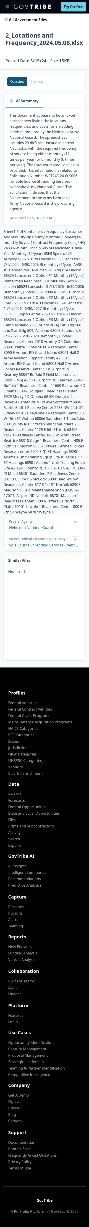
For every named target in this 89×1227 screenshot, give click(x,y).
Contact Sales (19, 1148)
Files (12, 819)
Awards (14, 794)
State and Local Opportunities (34, 813)
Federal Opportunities (27, 806)
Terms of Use (19, 1168)
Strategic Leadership (26, 1061)
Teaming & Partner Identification (36, 1068)
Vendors (15, 766)
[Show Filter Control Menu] (75, 522)
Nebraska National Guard (31, 527)
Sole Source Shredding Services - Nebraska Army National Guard (44, 545)
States (13, 741)
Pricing (14, 1108)
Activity (14, 832)
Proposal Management (28, 1055)
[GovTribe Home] (32, 7)
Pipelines (16, 906)
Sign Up (15, 1101)
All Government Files (27, 19)
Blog (12, 1114)
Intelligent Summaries (27, 872)
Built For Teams (21, 981)
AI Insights (17, 866)
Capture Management (27, 1048)
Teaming (15, 926)
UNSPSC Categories (25, 760)
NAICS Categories (23, 728)
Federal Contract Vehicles (30, 709)
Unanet (14, 993)
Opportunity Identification (31, 1042)
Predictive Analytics (25, 885)
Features (15, 1015)
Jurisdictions (18, 747)
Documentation (21, 1142)
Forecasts (16, 800)
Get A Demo (18, 1095)
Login (13, 1021)
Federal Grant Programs (29, 715)
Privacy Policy (19, 1161)
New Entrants (20, 946)
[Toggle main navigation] (7, 6)
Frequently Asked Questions (32, 1155)
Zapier (13, 987)
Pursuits (15, 913)
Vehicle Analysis (21, 959)
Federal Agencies (22, 702)
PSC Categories (21, 734)
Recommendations (24, 878)
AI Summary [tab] (27, 100)
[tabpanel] (44, 166)
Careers (15, 1120)
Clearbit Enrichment (25, 773)
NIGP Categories (22, 754)
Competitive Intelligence (29, 1074)
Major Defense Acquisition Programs (40, 722)
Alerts (13, 919)
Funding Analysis (22, 953)
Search (14, 838)
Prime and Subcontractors (31, 826)
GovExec (58, 1211)
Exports (14, 845)
